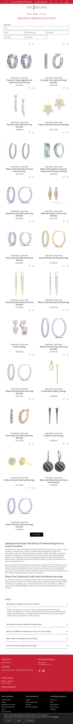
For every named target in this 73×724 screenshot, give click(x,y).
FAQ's (52, 702)
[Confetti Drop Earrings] (53, 416)
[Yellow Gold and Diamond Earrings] (53, 105)
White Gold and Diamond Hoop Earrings (19, 214)
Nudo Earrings (19, 346)
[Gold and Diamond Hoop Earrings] (53, 238)
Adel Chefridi (43, 571)
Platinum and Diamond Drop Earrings (19, 125)
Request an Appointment (8, 687)
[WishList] (51, 1)
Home (29, 14)
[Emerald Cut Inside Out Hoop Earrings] (53, 61)
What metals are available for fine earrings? (21, 639)
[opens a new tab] (39, 670)
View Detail (15, 78)
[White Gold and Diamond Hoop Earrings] (19, 194)
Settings (30, 720)
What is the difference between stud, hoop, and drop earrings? (28, 631)
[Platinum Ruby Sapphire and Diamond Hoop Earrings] (19, 61)
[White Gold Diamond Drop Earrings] (53, 283)
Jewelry (35, 14)
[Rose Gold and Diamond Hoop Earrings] (19, 416)
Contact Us (53, 700)
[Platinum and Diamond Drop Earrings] (19, 105)
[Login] (61, 1)
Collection (7, 37)
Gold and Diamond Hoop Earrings (53, 258)
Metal (6, 32)
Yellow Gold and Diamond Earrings (53, 124)
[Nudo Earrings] (19, 327)
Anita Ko (50, 571)
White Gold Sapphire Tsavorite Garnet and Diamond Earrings (53, 170)
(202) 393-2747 (6, 662)
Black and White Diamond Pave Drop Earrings (53, 481)
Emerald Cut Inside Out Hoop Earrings (54, 81)
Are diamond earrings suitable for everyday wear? (24, 624)
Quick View (24, 78)
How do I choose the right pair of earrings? (21, 646)
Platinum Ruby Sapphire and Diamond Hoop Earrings (19, 81)
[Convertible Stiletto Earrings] (53, 372)
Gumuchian (64, 571)
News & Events (6, 712)
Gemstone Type (31, 32)
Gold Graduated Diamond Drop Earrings (19, 303)
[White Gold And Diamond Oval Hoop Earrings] (19, 150)
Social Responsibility (7, 707)
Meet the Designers (32, 707)
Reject (19, 720)
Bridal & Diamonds (32, 702)
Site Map (53, 709)
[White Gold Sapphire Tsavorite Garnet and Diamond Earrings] (53, 150)
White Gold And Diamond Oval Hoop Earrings (19, 170)
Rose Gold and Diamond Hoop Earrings (19, 436)
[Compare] (33, 43)
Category (51, 32)
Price (6, 28)
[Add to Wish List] (30, 43)
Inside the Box (5, 700)
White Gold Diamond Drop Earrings (53, 302)
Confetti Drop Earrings (54, 435)
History (3, 702)
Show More (36, 534)
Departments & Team (8, 704)
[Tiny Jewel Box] (36, 8)
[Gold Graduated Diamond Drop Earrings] (19, 283)
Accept (8, 720)
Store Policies (54, 704)
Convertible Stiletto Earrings (53, 391)
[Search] (56, 1)
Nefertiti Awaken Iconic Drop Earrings (53, 214)
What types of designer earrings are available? (22, 604)
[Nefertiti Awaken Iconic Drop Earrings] (53, 194)
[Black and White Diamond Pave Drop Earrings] (53, 461)
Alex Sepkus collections (30, 571)
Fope (55, 571)
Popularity (30, 37)
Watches (28, 704)
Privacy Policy (54, 707)
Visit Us (3, 709)
